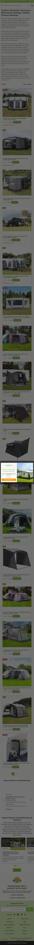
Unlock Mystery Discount (9, 479)
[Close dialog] (32, 464)
